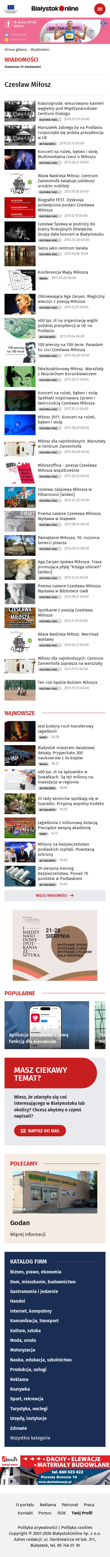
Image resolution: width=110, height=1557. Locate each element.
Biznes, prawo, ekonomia (35, 1272)
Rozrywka (20, 1389)
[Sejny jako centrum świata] (20, 256)
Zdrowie (18, 1428)
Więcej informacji (28, 1234)
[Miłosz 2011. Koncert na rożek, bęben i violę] (20, 424)
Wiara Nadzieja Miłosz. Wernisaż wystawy (68, 637)
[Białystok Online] (55, 9)
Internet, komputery (31, 1311)
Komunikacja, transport (34, 1320)
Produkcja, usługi (28, 1369)
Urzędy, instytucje (28, 1418)
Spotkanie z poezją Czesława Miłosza (65, 612)
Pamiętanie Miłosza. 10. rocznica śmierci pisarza (69, 540)
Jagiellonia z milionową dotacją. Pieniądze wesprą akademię (68, 825)
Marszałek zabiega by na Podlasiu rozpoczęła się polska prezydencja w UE (71, 132)
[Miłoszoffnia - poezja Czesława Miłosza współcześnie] (20, 473)
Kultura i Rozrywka (50, 119)
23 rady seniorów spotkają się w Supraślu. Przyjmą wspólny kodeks (71, 801)
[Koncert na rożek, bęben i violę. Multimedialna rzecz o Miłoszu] (20, 159)
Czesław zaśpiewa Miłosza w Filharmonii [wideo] (65, 492)
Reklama (19, 1379)
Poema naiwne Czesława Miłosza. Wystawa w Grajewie (70, 516)
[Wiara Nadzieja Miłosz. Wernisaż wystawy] (20, 642)
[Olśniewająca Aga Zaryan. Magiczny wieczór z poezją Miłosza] (20, 304)
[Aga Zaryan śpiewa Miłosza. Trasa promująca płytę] (20, 569)
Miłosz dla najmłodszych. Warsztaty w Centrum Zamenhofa (71, 444)
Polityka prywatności (37, 1527)
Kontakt (25, 1513)
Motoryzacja (22, 1350)
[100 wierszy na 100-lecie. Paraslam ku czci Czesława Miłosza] (20, 352)
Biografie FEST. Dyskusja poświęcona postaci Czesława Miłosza (66, 205)
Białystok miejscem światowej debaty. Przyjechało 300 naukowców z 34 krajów (66, 752)
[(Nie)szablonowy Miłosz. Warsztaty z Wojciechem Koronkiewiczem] (20, 376)
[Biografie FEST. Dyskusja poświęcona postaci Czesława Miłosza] (20, 207)
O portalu (25, 1504)
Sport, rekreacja (26, 1398)
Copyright (18, 1533)
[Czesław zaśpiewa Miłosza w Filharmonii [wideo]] (20, 497)
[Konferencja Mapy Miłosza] (20, 280)
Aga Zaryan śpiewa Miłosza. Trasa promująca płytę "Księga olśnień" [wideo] (70, 567)
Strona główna (16, 50)
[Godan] (55, 1192)
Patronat (70, 1504)
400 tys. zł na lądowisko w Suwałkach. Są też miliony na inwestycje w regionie (65, 777)
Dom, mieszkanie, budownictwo (43, 1281)
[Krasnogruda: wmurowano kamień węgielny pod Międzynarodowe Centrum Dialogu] (20, 111)
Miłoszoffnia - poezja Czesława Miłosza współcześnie (67, 468)
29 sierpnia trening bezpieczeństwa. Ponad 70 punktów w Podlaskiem (63, 873)
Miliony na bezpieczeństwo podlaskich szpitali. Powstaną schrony (66, 849)
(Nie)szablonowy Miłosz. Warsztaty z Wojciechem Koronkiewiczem (71, 371)
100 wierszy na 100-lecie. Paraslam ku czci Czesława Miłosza (70, 347)
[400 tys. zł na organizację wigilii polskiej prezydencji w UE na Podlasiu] (20, 328)
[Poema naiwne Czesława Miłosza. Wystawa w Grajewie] (20, 521)
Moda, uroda (23, 1340)
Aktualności (47, 144)
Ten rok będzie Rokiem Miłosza (67, 682)
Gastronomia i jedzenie (34, 1291)
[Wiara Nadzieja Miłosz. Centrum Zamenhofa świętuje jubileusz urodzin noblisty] (20, 183)
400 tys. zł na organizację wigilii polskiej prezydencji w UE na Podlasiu (68, 325)
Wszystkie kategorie (30, 1438)
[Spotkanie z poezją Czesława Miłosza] (20, 617)
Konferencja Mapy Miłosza (63, 272)
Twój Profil (82, 1513)
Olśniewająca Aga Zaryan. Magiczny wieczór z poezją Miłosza (71, 299)
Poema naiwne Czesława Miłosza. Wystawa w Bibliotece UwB (70, 588)
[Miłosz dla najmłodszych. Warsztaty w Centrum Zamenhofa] (20, 449)
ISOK (61, 1513)
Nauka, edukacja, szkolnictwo (41, 1360)
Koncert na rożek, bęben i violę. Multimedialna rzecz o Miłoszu (68, 154)
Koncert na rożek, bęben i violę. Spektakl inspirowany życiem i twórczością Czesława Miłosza (68, 398)
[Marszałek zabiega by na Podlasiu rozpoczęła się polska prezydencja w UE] (20, 135)
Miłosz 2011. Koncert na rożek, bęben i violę (67, 419)
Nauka (43, 278)
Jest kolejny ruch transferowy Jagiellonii (65, 729)
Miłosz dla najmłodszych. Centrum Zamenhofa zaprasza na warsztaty (71, 661)
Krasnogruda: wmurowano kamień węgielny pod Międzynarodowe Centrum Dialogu (71, 108)
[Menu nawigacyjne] (99, 9)
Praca (89, 1504)
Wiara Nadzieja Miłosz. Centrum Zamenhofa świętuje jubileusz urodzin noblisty (68, 180)
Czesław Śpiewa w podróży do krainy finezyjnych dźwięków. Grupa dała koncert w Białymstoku (71, 229)
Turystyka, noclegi (29, 1408)
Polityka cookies (76, 1527)
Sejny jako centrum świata (63, 248)
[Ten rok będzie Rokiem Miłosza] (20, 690)
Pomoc (45, 1513)
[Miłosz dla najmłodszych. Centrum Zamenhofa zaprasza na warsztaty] (20, 666)
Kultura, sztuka (25, 1330)
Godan (20, 1223)
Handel (17, 1301)
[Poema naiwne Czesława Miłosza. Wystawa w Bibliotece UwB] (20, 593)
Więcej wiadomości (51, 896)
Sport (43, 737)
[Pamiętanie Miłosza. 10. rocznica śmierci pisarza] (20, 545)
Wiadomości (40, 50)
